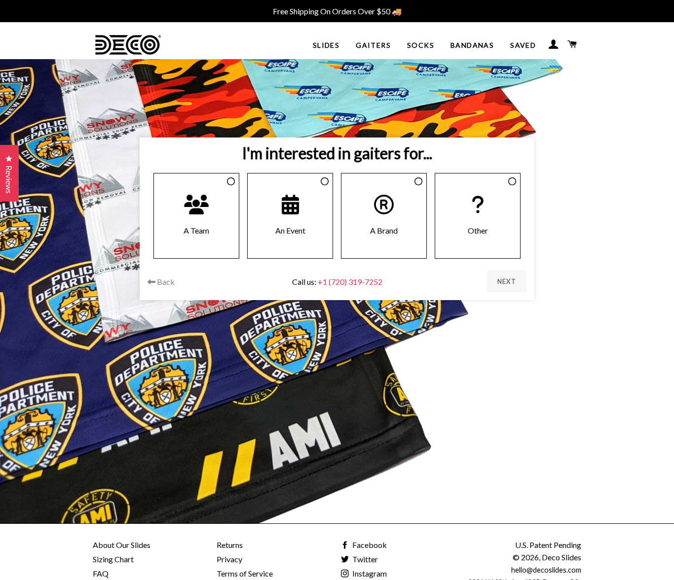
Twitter (364, 559)
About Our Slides (121, 544)
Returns (230, 544)
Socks (420, 45)
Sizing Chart (113, 559)
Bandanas (472, 45)
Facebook (369, 544)
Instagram (369, 573)
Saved (523, 45)
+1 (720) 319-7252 (350, 281)
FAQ (101, 573)
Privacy (229, 559)
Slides (326, 45)
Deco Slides (561, 557)
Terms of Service (245, 573)
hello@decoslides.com (546, 570)
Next (506, 281)
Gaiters (373, 45)
